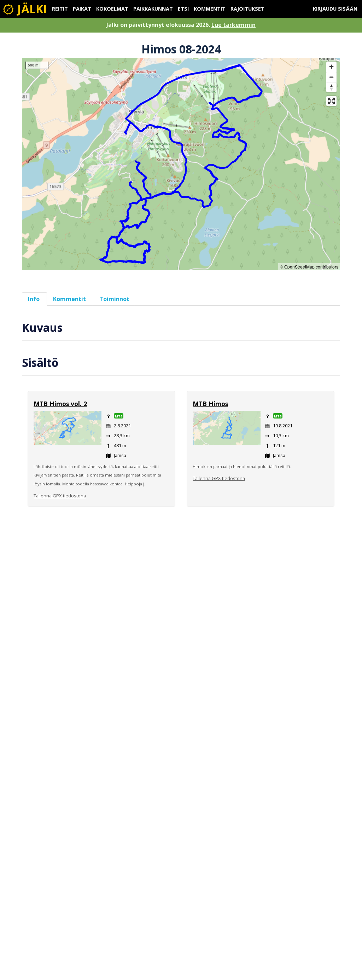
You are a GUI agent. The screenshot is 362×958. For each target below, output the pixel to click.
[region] (181, 164)
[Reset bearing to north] (331, 87)
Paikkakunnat (153, 8)
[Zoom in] (331, 67)
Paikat (82, 8)
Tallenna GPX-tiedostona (60, 495)
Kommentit (210, 8)
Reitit (60, 8)
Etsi (183, 8)
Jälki (30, 8)
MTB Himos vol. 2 (60, 403)
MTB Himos (210, 403)
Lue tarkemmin (233, 25)
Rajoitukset (247, 8)
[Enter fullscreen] (331, 101)
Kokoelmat (112, 8)
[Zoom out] (331, 77)
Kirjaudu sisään (335, 8)
